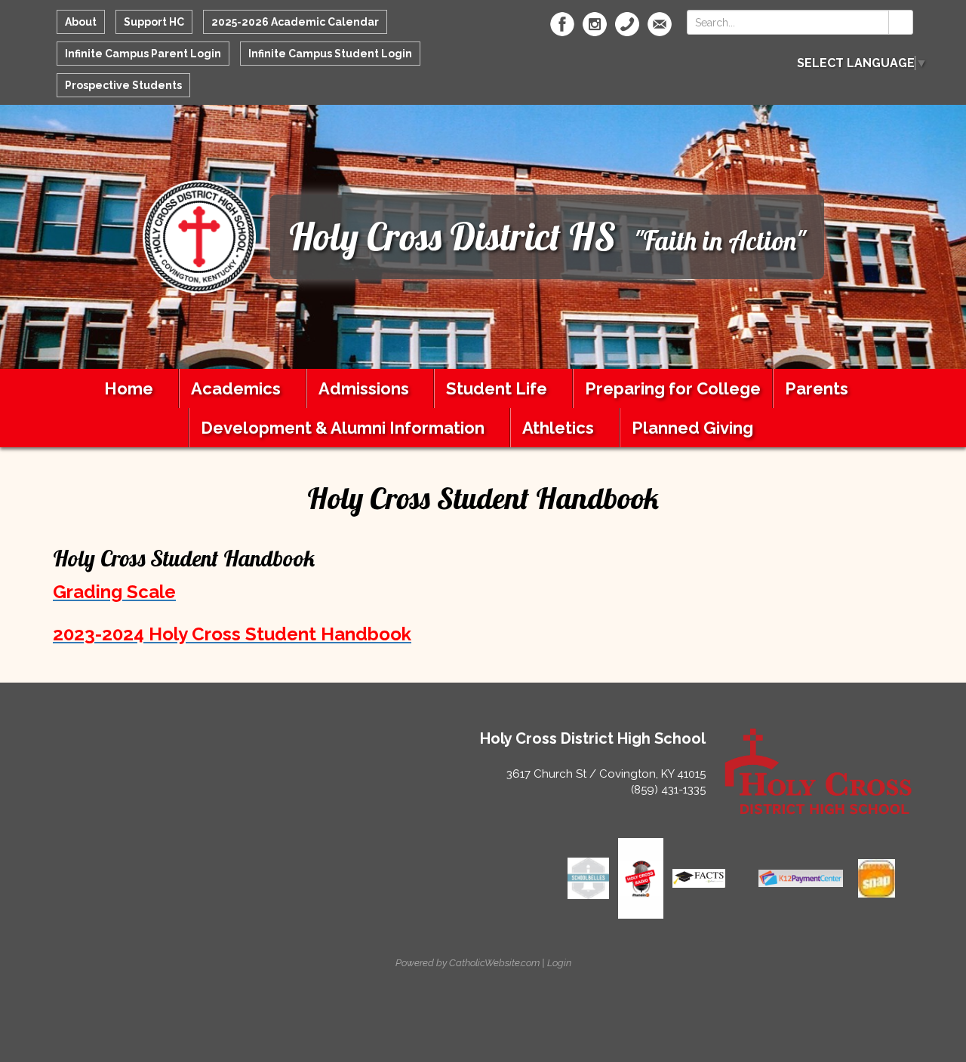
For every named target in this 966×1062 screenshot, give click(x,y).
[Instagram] (595, 24)
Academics (236, 388)
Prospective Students (123, 85)
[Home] (199, 236)
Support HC (154, 22)
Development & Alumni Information (343, 427)
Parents (816, 388)
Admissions (363, 388)
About (81, 22)
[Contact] (627, 24)
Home (128, 388)
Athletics (558, 427)
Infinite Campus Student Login (330, 54)
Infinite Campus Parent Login (143, 54)
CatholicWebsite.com (494, 962)
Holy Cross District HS (452, 236)
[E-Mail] (660, 24)
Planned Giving (692, 427)
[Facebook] (562, 24)
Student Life (496, 388)
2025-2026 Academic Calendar (295, 22)
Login (559, 962)
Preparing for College (673, 388)
